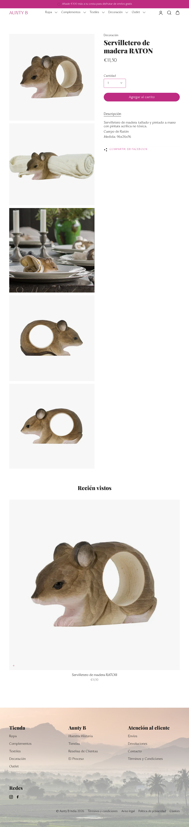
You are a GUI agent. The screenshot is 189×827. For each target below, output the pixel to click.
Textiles (15, 751)
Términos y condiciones (103, 811)
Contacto (135, 751)
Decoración (111, 35)
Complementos (20, 744)
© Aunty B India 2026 (70, 811)
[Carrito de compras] (177, 12)
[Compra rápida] (13, 665)
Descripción (112, 114)
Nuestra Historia (80, 736)
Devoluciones (137, 744)
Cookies (175, 811)
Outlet (14, 766)
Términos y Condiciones (145, 759)
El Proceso (76, 759)
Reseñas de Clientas (83, 751)
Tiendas (74, 744)
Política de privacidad (152, 811)
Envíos (132, 736)
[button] (50, 12)
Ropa (13, 736)
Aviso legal (128, 811)
